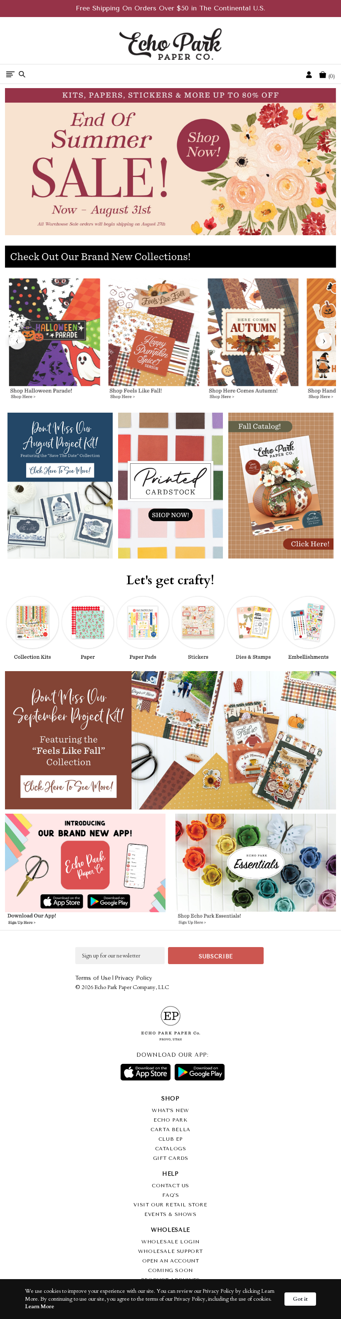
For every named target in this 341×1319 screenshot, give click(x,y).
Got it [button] (300, 1299)
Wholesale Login (170, 1242)
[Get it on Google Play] (200, 1072)
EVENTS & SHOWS (170, 1214)
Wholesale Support (170, 1251)
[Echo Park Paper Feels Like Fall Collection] (154, 340)
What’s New (170, 1110)
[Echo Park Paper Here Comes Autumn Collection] (253, 340)
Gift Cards (170, 1158)
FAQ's (170, 1195)
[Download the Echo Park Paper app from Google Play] (124, 902)
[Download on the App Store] (145, 1072)
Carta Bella (170, 1129)
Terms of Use (93, 978)
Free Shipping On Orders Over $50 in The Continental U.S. (170, 8)
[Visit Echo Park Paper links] (86, 853)
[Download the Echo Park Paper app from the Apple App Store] (45, 902)
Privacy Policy (133, 978)
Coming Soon (170, 1270)
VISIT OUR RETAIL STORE (170, 1205)
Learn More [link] (39, 1306)
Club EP (170, 1139)
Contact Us (170, 1186)
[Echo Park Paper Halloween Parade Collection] (54, 340)
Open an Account (170, 1261)
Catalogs (170, 1149)
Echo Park (170, 1120)
